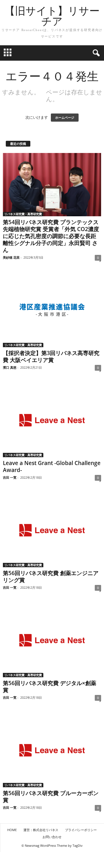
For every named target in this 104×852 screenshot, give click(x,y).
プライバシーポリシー (81, 830)
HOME (12, 830)
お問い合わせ (52, 837)
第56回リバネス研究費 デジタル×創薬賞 (49, 686)
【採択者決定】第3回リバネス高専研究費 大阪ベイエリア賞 (51, 356)
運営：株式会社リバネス (40, 830)
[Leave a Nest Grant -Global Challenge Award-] (52, 420)
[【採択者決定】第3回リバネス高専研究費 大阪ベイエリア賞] (52, 310)
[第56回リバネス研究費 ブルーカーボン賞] (52, 750)
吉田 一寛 (9, 477)
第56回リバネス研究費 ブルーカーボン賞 (51, 796)
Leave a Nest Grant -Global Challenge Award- (52, 466)
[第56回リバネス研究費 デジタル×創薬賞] (52, 640)
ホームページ (64, 117)
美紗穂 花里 (11, 257)
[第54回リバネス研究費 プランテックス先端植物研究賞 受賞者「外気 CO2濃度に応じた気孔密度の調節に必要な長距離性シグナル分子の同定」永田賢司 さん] (52, 185)
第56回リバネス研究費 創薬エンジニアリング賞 (51, 576)
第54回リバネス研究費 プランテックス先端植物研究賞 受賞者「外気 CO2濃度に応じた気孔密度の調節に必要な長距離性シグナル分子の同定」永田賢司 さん (51, 236)
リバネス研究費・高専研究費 (23, 214)
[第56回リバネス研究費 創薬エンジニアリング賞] (52, 530)
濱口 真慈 (9, 367)
